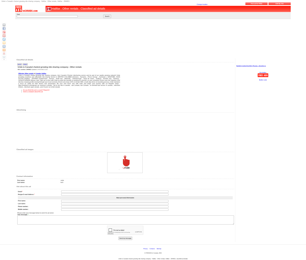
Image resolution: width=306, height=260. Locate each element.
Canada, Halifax (41, 73)
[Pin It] (4, 35)
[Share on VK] (4, 46)
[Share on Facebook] (4, 28)
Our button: (263, 72)
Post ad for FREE (256, 4)
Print (25, 64)
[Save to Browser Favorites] (4, 42)
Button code (263, 80)
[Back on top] (4, 24)
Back (19, 64)
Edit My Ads (280, 4)
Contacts (152, 248)
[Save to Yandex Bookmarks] (4, 53)
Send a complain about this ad (33, 92)
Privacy (145, 248)
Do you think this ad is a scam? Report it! (36, 90)
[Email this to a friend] (4, 57)
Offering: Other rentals (26, 73)
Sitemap (159, 248)
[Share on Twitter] (4, 39)
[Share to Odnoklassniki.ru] (4, 49)
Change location (202, 4)
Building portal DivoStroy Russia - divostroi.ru (251, 66)
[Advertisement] (148, 38)
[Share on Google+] (4, 32)
